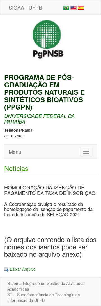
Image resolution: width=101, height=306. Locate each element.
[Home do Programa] (50, 43)
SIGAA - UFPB (25, 7)
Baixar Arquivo (22, 269)
